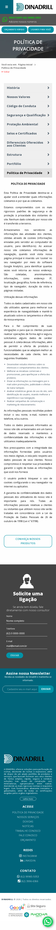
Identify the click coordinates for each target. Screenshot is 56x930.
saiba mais (28, 798)
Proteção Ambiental (22, 124)
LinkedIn (29, 860)
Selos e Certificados (22, 133)
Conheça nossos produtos (28, 541)
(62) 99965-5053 (29, 876)
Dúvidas (28, 821)
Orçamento (28, 840)
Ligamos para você (41, 29)
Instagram (29, 856)
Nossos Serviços (28, 817)
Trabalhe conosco (27, 830)
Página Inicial (25, 64)
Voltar (6, 71)
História (13, 88)
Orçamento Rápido (14, 29)
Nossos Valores (18, 97)
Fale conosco (28, 835)
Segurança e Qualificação (26, 115)
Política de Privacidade (13, 67)
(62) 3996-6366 (29, 881)
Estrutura (14, 155)
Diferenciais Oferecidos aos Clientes (25, 143)
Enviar (46, 689)
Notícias (28, 826)
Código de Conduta (21, 106)
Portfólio (14, 164)
